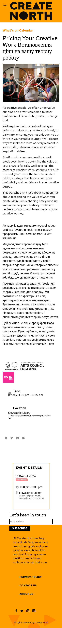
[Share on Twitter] (11, 438)
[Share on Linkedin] (17, 438)
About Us (26, 594)
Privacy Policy (30, 577)
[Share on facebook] (5, 438)
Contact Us (28, 585)
